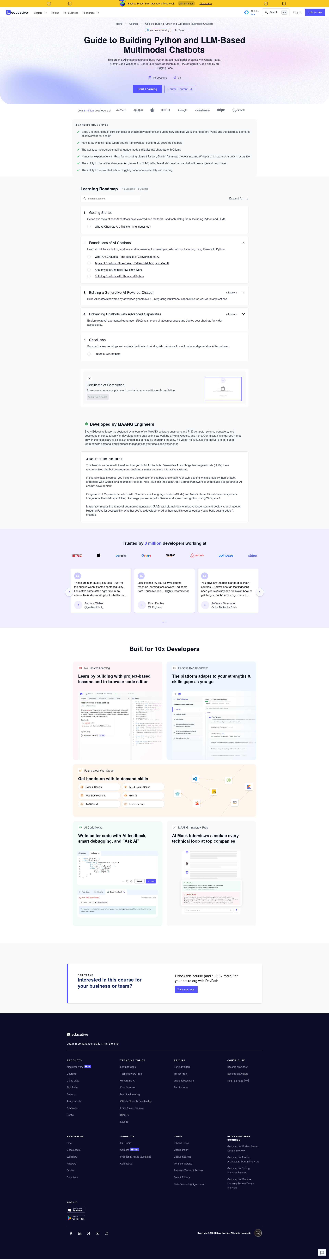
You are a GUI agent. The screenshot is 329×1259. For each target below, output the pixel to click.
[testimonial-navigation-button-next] (260, 592)
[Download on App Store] (83, 1210)
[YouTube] (98, 1236)
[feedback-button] (322, 1252)
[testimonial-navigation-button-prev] (69, 592)
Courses (133, 23)
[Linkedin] (80, 1236)
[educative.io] (17, 12)
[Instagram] (106, 1236)
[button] (179, 30)
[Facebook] (71, 1236)
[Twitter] (89, 1236)
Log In (297, 12)
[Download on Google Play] (83, 1218)
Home (119, 23)
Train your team (186, 989)
